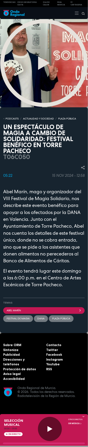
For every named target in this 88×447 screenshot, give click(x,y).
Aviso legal (12, 374)
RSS (49, 369)
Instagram (54, 359)
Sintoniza (10, 350)
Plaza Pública (61, 318)
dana (41, 318)
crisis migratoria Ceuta (27, 3)
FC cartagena (76, 3)
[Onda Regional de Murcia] (14, 12)
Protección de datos (19, 369)
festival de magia (18, 318)
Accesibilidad (14, 379)
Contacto (53, 345)
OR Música (74, 423)
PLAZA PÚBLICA (67, 118)
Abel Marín (14, 310)
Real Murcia (61, 3)
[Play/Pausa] (50, 429)
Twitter (52, 350)
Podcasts (12, 118)
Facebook (54, 355)
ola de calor (46, 3)
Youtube (53, 364)
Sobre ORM (12, 345)
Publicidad (11, 355)
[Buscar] (82, 13)
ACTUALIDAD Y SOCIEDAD (38, 118)
